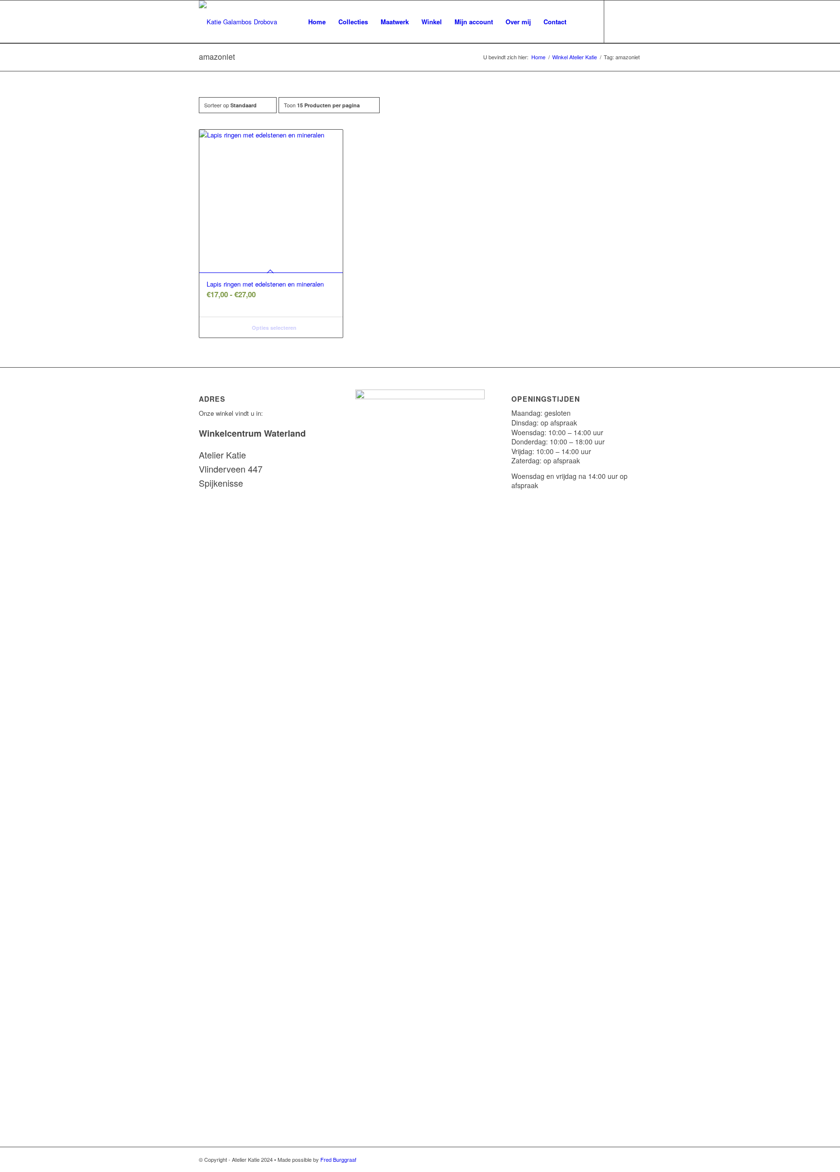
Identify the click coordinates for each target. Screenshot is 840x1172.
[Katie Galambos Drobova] (238, 21)
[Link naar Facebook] (634, 21)
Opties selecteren (273, 327)
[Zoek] (582, 21)
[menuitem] (317, 21)
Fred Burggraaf (338, 1159)
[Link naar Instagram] (619, 21)
